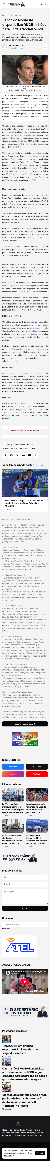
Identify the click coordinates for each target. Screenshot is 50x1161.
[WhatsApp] (23, 455)
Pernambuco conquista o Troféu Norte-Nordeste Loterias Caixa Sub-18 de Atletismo (24, 503)
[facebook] (13, 767)
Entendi (40, 1153)
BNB (33, 445)
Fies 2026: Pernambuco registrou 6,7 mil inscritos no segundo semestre (20, 1049)
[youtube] (37, 774)
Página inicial (7, 15)
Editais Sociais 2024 (10, 448)
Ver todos (39, 465)
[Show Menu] (3, 4)
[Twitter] (17, 455)
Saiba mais (8, 1156)
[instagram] (13, 774)
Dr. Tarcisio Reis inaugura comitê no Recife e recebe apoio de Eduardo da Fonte (13, 808)
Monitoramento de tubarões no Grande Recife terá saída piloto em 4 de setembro (36, 808)
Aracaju (18, 15)
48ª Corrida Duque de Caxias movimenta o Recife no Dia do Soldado (12, 839)
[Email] (29, 455)
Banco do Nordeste (22, 445)
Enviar (25, 908)
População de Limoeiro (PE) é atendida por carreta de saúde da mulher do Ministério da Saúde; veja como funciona (36, 839)
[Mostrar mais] (35, 455)
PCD (33, 448)
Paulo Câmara (25, 448)
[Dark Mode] (41, 4)
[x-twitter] (37, 767)
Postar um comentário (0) (25, 724)
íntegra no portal (11, 325)
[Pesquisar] (46, 4)
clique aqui (37, 331)
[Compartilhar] (45, 46)
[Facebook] (11, 455)
